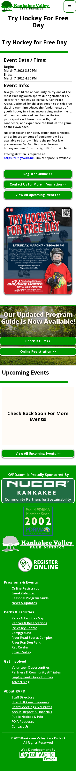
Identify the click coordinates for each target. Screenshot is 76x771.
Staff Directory (23, 697)
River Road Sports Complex (32, 637)
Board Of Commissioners (30, 702)
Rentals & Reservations (29, 623)
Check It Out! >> (38, 341)
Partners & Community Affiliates (36, 672)
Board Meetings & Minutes (32, 707)
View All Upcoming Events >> (38, 195)
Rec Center (20, 647)
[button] (70, 6)
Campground (21, 633)
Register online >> (38, 174)
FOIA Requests (23, 721)
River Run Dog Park (26, 642)
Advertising (20, 682)
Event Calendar (23, 593)
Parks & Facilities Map (28, 618)
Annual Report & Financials (32, 712)
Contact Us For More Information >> (38, 184)
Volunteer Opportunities (31, 667)
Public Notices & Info (27, 717)
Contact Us (20, 726)
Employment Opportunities (32, 677)
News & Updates (24, 603)
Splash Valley (21, 652)
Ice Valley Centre (24, 628)
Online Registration (27, 588)
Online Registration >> (38, 351)
